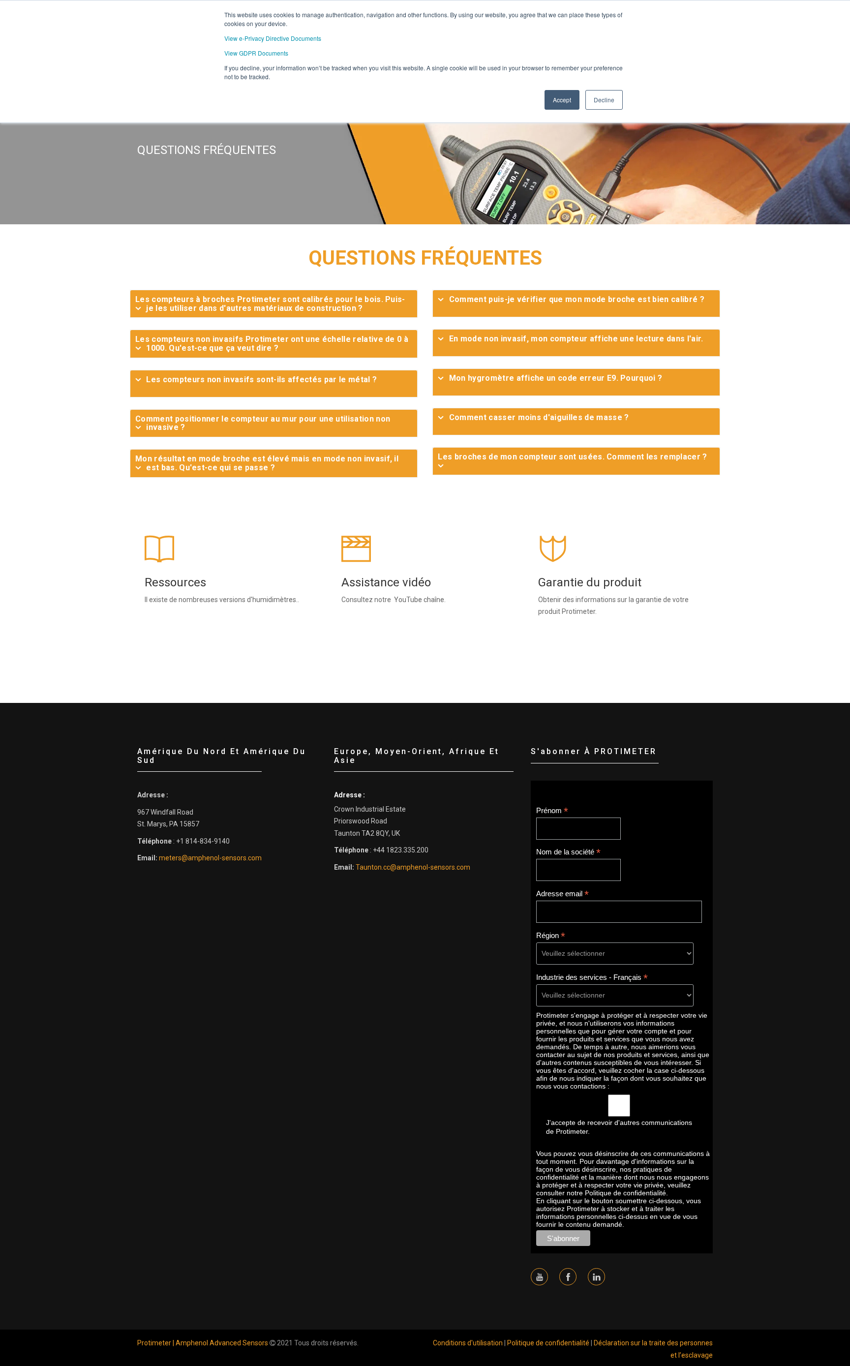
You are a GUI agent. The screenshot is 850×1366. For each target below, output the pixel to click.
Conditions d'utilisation (468, 1343)
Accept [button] (562, 99)
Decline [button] (604, 99)
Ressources (175, 582)
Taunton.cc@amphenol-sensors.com (413, 867)
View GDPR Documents (256, 53)
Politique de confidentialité (548, 1343)
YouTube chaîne (419, 600)
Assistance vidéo (386, 582)
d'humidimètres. (272, 600)
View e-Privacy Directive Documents (272, 38)
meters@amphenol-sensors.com (210, 858)
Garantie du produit (589, 582)
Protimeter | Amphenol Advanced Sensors (202, 1343)
